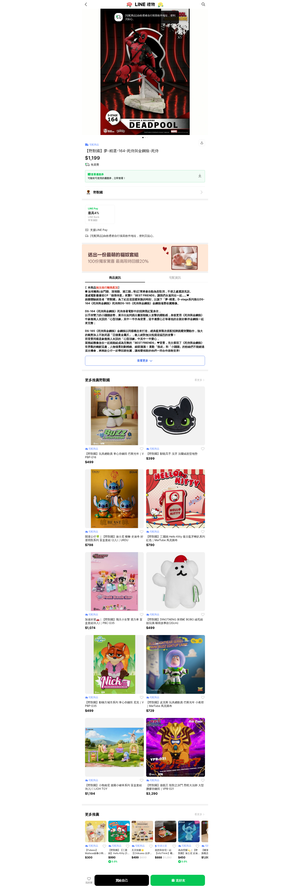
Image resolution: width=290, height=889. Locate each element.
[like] (141, 449)
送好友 (180, 880)
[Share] (202, 143)
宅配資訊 (175, 277)
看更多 (198, 379)
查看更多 (142, 360)
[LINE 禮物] (145, 4)
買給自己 (122, 880)
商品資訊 (115, 277)
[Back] (87, 4)
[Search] (203, 4)
